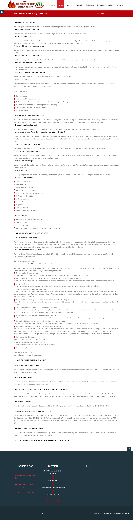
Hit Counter (66, 516)
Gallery (110, 5)
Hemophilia (100, 5)
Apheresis (79, 5)
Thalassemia (90, 5)
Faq (103, 13)
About (61, 5)
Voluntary (69, 5)
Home (53, 5)
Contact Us (120, 5)
